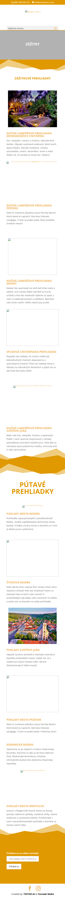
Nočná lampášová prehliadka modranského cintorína (29, 134)
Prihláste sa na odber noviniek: (22, 853)
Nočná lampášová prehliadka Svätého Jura (29, 429)
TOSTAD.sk (29, 894)
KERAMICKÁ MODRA (19, 744)
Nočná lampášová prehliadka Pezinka (29, 207)
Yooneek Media (46, 894)
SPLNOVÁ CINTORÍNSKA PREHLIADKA (31, 352)
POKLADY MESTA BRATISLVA (25, 806)
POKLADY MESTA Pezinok (23, 719)
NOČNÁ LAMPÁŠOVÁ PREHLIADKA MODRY (29, 282)
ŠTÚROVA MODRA (18, 582)
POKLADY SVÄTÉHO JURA (23, 650)
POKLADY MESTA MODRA (23, 513)
